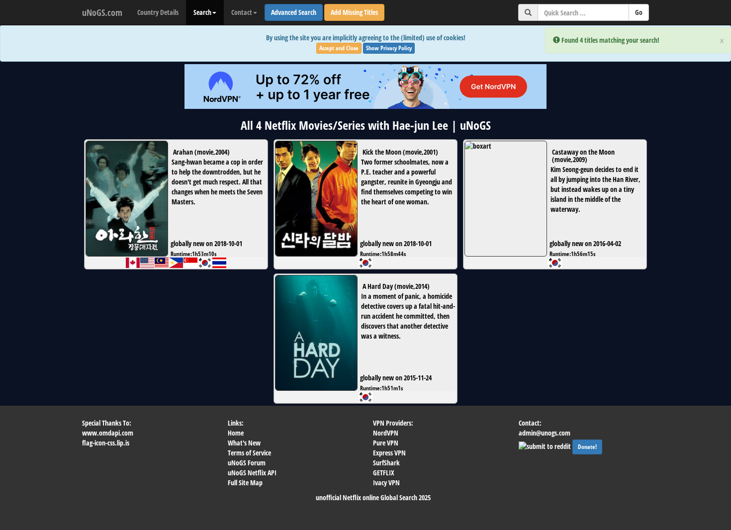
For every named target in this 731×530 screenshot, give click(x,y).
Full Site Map (245, 482)
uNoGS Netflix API (252, 472)
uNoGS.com (102, 12)
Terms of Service (249, 452)
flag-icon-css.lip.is (105, 442)
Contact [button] (241, 12)
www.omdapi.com (107, 433)
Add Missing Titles (354, 12)
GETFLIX (383, 472)
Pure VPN (385, 442)
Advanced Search (293, 12)
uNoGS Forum (247, 462)
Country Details (158, 12)
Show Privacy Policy (389, 48)
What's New (244, 442)
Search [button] (202, 12)
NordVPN (385, 433)
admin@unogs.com (544, 433)
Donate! (587, 446)
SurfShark (386, 462)
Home (236, 433)
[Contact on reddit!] (545, 445)
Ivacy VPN (386, 482)
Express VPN (389, 452)
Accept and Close (339, 48)
